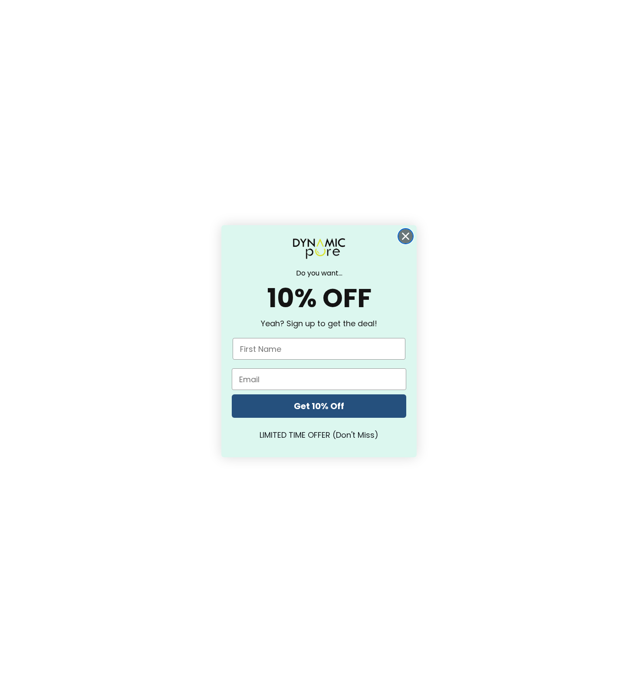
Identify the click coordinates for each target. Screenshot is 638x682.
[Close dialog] (405, 236)
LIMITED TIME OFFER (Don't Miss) (319, 435)
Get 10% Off (319, 406)
